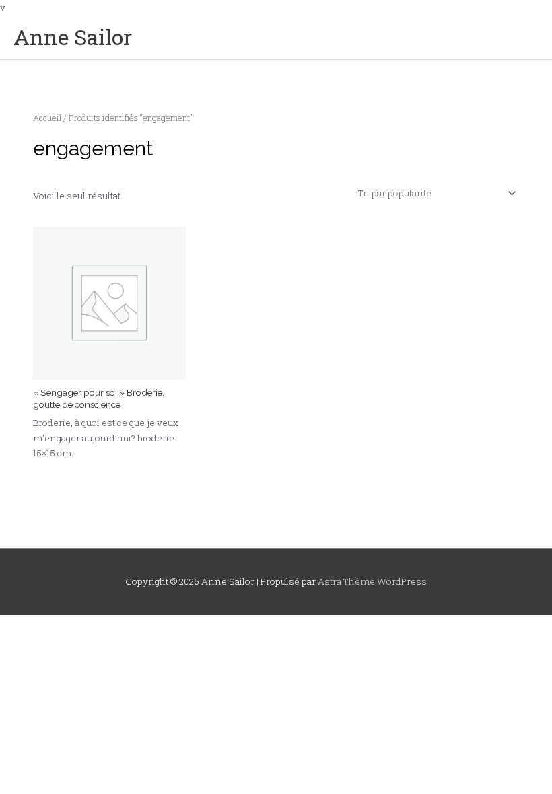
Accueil (47, 117)
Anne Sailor (72, 37)
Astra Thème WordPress (372, 581)
